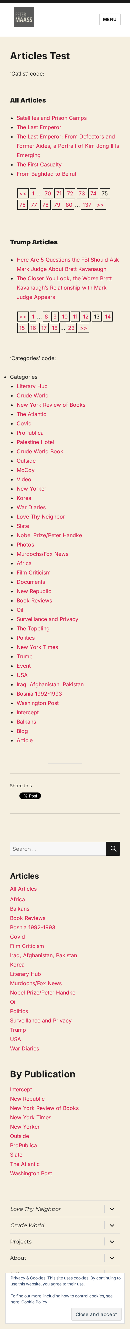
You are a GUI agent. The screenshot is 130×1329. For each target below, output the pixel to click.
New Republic (34, 591)
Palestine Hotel (35, 442)
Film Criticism (34, 572)
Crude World (33, 395)
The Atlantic (31, 414)
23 (71, 328)
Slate (23, 526)
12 (86, 316)
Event (24, 665)
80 (69, 204)
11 (75, 316)
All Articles (23, 888)
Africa (24, 563)
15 (22, 328)
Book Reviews (34, 600)
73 (82, 193)
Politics (26, 637)
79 (57, 204)
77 (34, 204)
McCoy (26, 470)
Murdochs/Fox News (42, 554)
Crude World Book (40, 451)
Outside (26, 460)
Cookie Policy (34, 1301)
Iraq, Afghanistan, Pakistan (50, 684)
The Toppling (33, 628)
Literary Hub (32, 386)
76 (22, 204)
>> (100, 204)
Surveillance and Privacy (47, 619)
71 (59, 193)
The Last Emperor (39, 127)
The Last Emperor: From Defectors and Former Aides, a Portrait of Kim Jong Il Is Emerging (68, 145)
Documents (31, 581)
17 (44, 328)
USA (22, 675)
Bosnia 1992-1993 (39, 693)
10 (65, 316)
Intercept (28, 712)
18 (55, 328)
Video (24, 479)
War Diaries (31, 507)
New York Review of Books (51, 404)
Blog (22, 731)
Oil (20, 609)
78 (45, 204)
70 (48, 193)
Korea (24, 498)
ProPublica (30, 432)
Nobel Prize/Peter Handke (49, 535)
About (18, 1258)
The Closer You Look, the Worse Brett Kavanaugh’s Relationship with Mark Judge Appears (64, 287)
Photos (25, 544)
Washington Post (38, 703)
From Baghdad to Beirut (46, 173)
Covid (24, 423)
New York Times (37, 647)
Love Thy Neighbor (41, 516)
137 (87, 204)
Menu (110, 19)
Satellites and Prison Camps (52, 117)
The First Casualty (39, 164)
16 (33, 328)
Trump (25, 656)
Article (25, 740)
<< (23, 193)
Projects (21, 1241)
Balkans (26, 721)
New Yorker (31, 488)
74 (93, 193)
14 (108, 316)
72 (70, 193)
